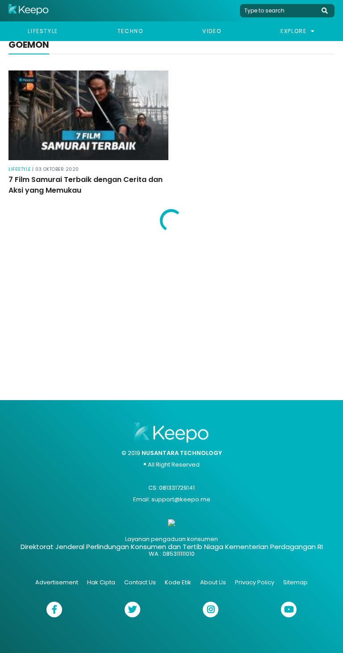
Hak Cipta (101, 582)
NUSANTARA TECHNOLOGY (182, 453)
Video (211, 31)
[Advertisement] (171, 310)
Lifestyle (43, 31)
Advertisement (56, 582)
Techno (130, 31)
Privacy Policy (254, 582)
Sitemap (295, 582)
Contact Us (140, 582)
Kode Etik (178, 582)
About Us (213, 582)
